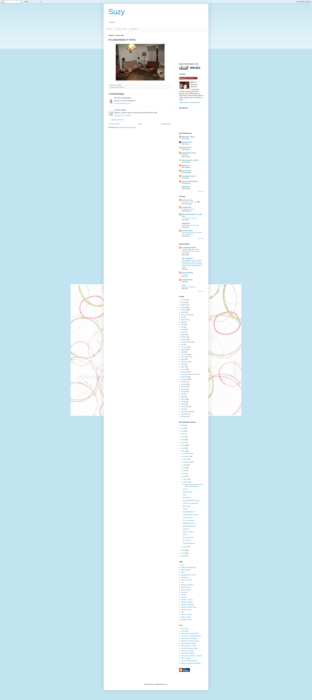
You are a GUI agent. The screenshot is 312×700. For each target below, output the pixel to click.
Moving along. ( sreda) (188, 646)
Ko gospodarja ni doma (190, 515)
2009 (183, 553)
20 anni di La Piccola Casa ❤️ (190, 202)
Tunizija (183, 402)
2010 (183, 550)
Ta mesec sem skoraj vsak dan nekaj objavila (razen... (193, 485)
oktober (185, 459)
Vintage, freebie (186, 610)
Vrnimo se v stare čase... (191, 503)
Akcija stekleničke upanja (191, 500)
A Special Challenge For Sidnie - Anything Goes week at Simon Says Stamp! (191, 251)
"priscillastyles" (187, 280)
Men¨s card (184, 628)
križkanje (184, 337)
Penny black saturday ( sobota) (191, 656)
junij (184, 470)
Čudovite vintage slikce (188, 607)
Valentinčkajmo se (189, 512)
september (186, 462)
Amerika (183, 300)
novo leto (184, 354)
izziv (182, 329)
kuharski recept (186, 342)
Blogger (165, 684)
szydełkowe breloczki (188, 209)
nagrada (184, 349)
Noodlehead (186, 223)
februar (185, 482)
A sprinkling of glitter (189, 247)
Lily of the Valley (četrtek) (189, 648)
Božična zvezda (186, 580)
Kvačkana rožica (186, 619)
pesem (183, 369)
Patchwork (184, 362)
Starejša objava (166, 124)
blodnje (183, 305)
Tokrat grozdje (187, 492)
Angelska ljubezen (189, 543)
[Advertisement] (191, 47)
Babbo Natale (185, 570)
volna (183, 409)
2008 (183, 556)
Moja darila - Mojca (188, 137)
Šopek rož (186, 529)
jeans (183, 332)
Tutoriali (183, 597)
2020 (183, 425)
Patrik (183, 364)
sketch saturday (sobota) (189, 661)
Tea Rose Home (187, 231)
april (184, 476)
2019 (183, 428)
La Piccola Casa (187, 200)
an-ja (183, 285)
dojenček (184, 320)
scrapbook (184, 379)
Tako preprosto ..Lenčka (190, 160)
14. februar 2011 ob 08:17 (122, 115)
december (186, 453)
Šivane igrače (185, 587)
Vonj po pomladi (188, 537)
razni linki (184, 592)
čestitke (183, 310)
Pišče (183, 572)
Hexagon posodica (187, 585)
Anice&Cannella (187, 273)
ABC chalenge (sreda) (188, 643)
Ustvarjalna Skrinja (188, 176)
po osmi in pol (186, 171)
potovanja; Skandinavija (189, 374)
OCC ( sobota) (185, 658)
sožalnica (184, 387)
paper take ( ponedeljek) (189, 638)
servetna (184, 382)
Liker (182, 565)
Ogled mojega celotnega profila (189, 102)
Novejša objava (114, 124)
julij (184, 468)
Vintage (185, 509)
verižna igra (185, 406)
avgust (185, 465)
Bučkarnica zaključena (188, 287)
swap (183, 397)
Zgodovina (184, 414)
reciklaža (184, 377)
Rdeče (185, 534)
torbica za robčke (186, 614)
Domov (109, 29)
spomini (183, 389)
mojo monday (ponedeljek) (190, 633)
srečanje (184, 392)
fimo (182, 324)
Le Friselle (185, 274)
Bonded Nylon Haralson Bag (190, 225)
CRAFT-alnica (186, 147)
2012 (183, 448)
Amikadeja (117, 110)
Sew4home (185, 577)
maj (184, 473)
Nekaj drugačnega (189, 526)
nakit (182, 352)
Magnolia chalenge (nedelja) (190, 663)
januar (185, 547)
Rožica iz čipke (186, 617)
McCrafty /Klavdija (120, 98)
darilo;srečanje (186, 315)
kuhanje (183, 339)
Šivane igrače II (186, 590)
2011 (183, 451)
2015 (183, 439)
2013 (183, 445)
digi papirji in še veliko (188, 575)
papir (182, 359)
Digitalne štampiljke (187, 605)
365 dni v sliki (121, 29)
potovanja (133, 29)
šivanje (183, 399)
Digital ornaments (187, 602)
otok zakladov (185, 357)
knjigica (183, 334)
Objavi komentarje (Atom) (127, 127)
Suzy (116, 12)
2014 (183, 442)
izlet (182, 327)
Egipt (182, 322)
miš (182, 582)
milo (182, 344)
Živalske (121, 87)
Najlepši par (186, 187)
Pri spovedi (186, 497)
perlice (183, 367)
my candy (184, 347)
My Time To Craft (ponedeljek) (191, 636)
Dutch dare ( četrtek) (187, 653)
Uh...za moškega (188, 520)
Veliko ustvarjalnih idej (188, 567)
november (186, 456)
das (182, 317)
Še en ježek (187, 540)
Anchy (183, 302)
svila (182, 394)
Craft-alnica (185, 631)
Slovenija (184, 384)
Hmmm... (186, 489)
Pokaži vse (201, 191)
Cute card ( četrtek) (187, 651)
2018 (183, 431)
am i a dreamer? (187, 258)
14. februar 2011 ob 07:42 (122, 103)
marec (185, 479)
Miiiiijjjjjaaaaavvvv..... (190, 523)
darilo (183, 312)
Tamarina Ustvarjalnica (190, 181)
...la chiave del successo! (189, 218)
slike (182, 612)
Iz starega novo (188, 517)
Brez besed (186, 506)
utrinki (116, 87)
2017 (183, 434)
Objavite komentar (118, 120)
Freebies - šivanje (187, 600)
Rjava (185, 495)
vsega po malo (186, 411)
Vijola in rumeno (188, 532)
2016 (183, 437)
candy (183, 307)
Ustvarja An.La (187, 142)
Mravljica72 (186, 165)
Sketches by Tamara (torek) (190, 641)
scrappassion (186, 207)
